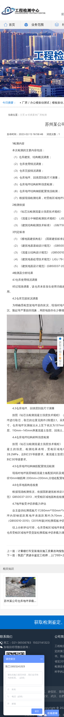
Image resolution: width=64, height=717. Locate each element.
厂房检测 (42, 114)
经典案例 (32, 114)
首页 (12, 24)
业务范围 (37, 24)
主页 (22, 114)
